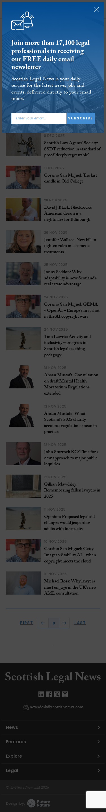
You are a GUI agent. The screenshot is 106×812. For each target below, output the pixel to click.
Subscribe (80, 118)
